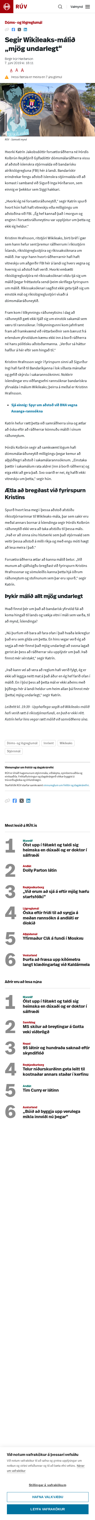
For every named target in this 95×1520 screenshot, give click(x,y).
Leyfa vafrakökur (47, 1509)
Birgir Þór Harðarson (19, 59)
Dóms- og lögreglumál (23, 23)
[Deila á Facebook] (13, 30)
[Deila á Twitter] (19, 30)
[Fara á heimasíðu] (17, 6)
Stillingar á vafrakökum (47, 1485)
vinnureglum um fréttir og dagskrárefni (66, 785)
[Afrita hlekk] (7, 30)
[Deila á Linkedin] (25, 30)
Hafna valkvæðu (47, 1497)
